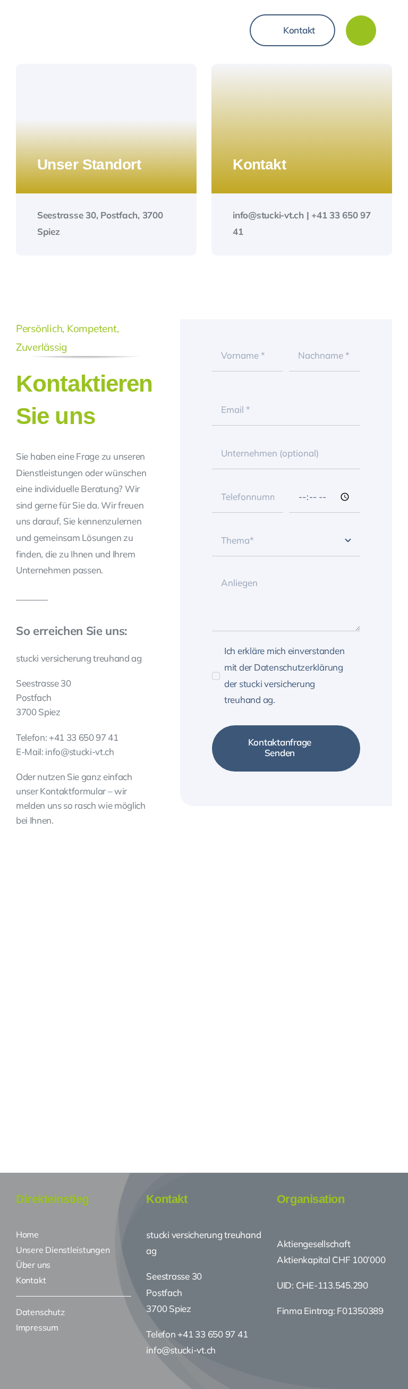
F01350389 (360, 1310)
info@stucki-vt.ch (181, 1350)
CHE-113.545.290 (331, 1285)
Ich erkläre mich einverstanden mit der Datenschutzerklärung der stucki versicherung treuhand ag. (284, 675)
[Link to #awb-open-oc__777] (361, 30)
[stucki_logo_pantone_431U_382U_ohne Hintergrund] (102, 15)
